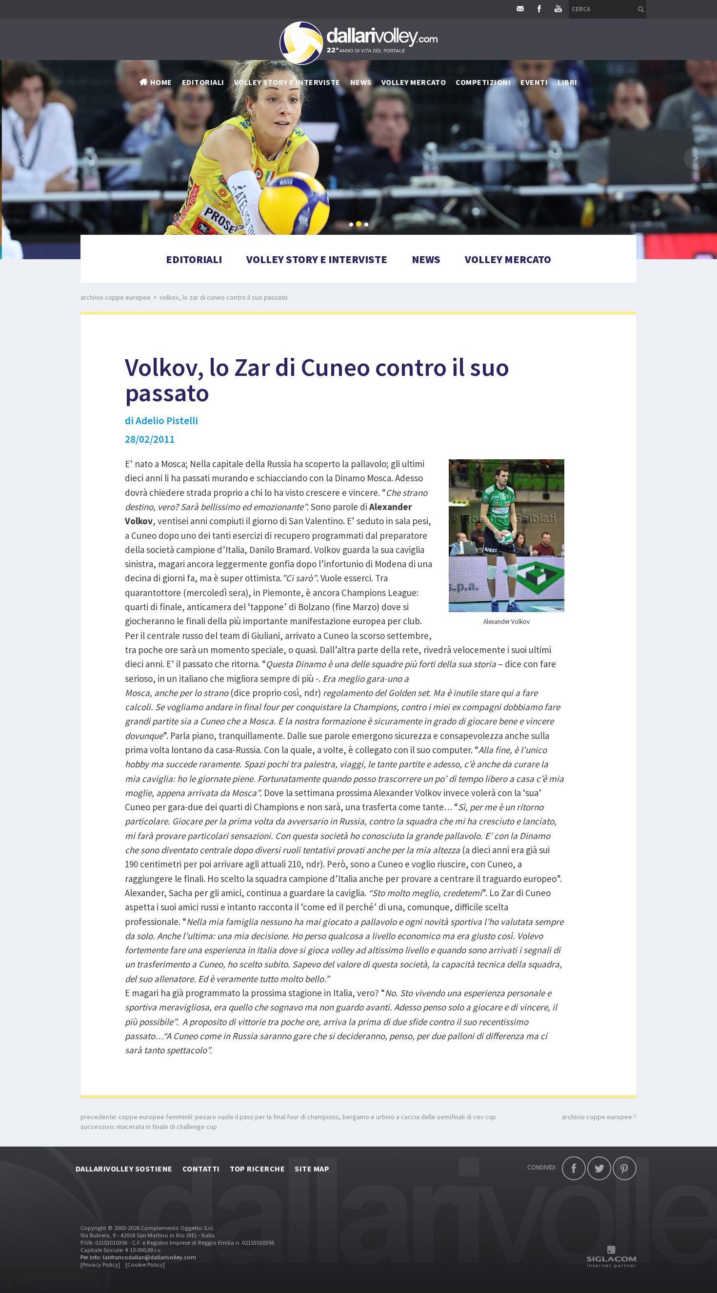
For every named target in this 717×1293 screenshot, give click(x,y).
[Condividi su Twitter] (599, 1168)
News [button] (361, 82)
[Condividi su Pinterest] (625, 1168)
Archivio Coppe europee (115, 297)
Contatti (201, 1168)
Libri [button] (567, 82)
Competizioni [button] (483, 82)
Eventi (534, 82)
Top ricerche (257, 1168)
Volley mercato (413, 82)
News (426, 259)
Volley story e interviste (287, 82)
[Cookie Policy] (145, 1264)
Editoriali (203, 82)
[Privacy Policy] (100, 1264)
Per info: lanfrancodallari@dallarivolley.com (138, 1257)
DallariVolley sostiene (124, 1168)
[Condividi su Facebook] (574, 1168)
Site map (312, 1168)
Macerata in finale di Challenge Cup (167, 1126)
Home (161, 82)
